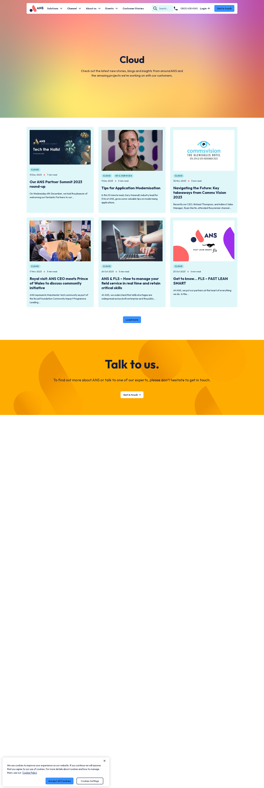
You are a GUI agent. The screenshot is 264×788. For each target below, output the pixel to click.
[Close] (104, 760)
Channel (72, 8)
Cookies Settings (90, 780)
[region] (55, 771)
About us (91, 8)
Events (109, 8)
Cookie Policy (30, 772)
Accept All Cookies (59, 780)
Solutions (52, 8)
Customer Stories (133, 8)
